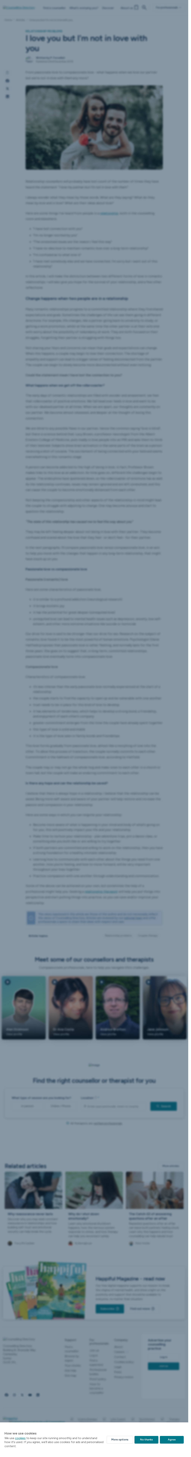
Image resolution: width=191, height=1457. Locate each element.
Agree (172, 1439)
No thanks (146, 1439)
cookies (20, 1438)
